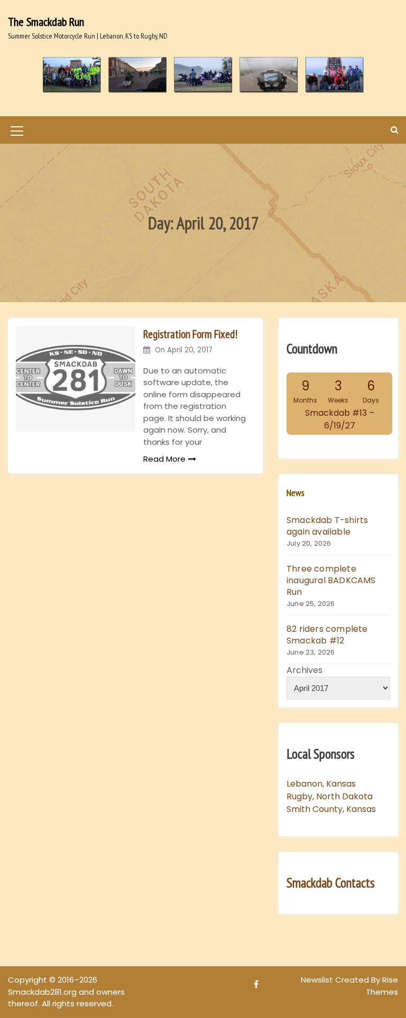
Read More (164, 458)
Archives (304, 670)
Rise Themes (382, 985)
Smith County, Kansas (331, 809)
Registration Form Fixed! (190, 334)
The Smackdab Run (46, 21)
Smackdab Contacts (331, 882)
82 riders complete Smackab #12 (327, 635)
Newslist (318, 979)
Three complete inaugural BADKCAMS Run (331, 580)
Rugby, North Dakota (330, 796)
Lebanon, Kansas (321, 784)
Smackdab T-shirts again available (327, 526)
